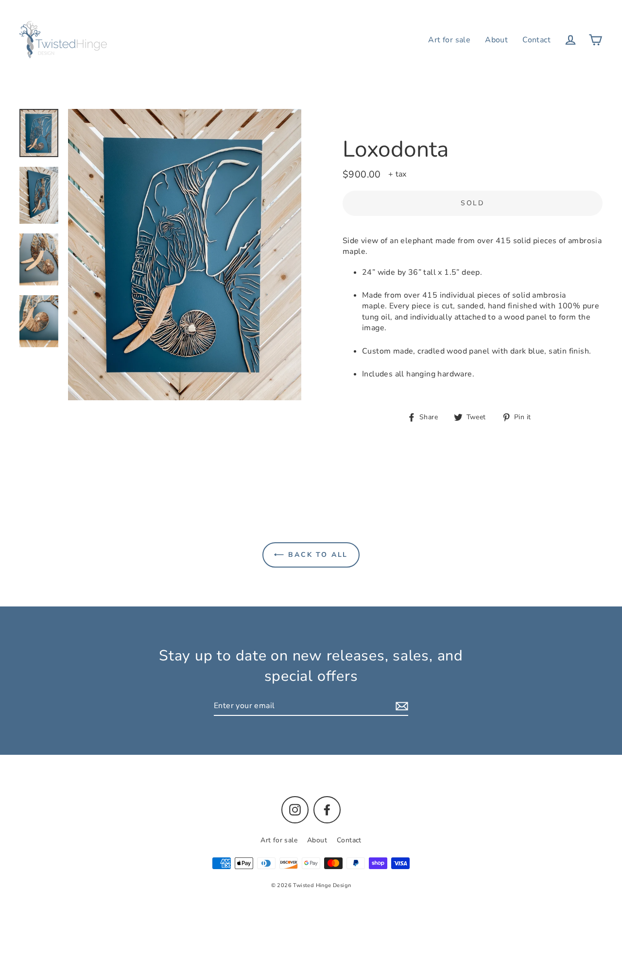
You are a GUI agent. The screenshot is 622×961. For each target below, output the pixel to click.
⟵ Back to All (311, 554)
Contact (536, 40)
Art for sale (449, 40)
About (496, 40)
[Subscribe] (400, 706)
